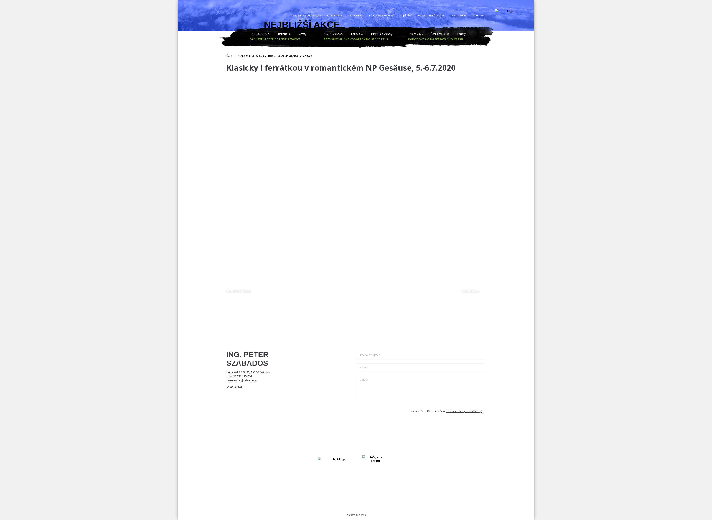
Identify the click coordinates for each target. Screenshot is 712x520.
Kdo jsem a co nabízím (306, 15)
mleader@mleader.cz (244, 380)
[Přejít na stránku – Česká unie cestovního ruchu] (375, 459)
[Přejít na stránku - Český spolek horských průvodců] (336, 459)
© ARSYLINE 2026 (356, 515)
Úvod (229, 55)
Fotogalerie (459, 15)
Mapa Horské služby (431, 15)
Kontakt (479, 15)
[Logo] (509, 15)
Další (474, 290)
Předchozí (241, 290)
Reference (356, 15)
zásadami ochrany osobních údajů (464, 411)
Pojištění (406, 15)
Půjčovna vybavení (381, 15)
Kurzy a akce (335, 15)
